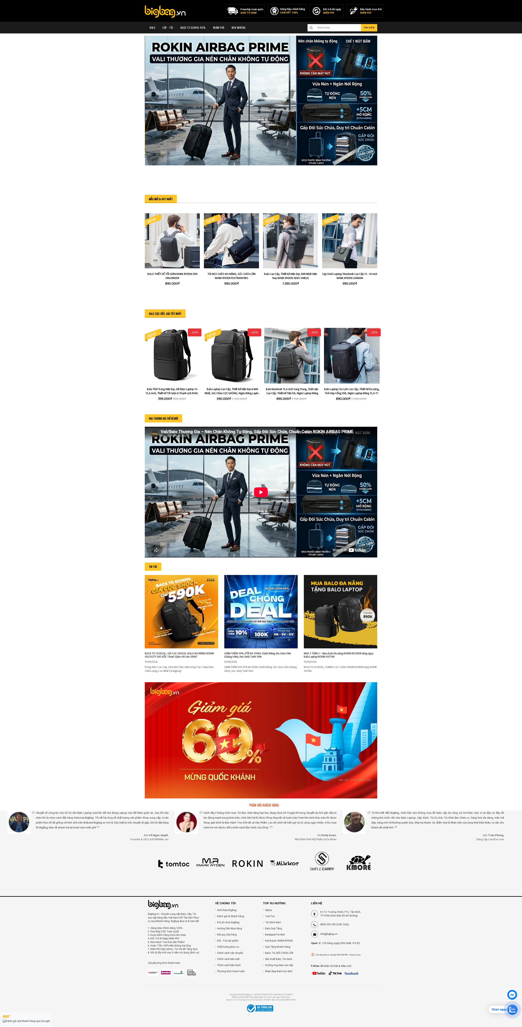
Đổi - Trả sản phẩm (228, 940)
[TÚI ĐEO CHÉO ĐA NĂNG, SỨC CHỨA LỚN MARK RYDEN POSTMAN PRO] (231, 240)
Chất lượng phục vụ (228, 946)
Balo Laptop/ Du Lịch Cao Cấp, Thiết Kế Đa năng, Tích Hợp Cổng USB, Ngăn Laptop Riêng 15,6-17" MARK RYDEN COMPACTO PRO (351, 393)
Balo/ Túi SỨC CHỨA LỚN (279, 953)
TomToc (270, 916)
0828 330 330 (328, 924)
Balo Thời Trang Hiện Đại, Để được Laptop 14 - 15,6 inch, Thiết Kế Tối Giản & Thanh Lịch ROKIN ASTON (173, 393)
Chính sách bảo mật (228, 959)
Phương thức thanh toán (231, 971)
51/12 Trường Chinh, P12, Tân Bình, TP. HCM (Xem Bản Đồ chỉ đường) (340, 914)
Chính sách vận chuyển (230, 953)
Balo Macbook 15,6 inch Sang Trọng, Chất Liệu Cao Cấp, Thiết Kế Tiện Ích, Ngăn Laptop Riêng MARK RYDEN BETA (292, 393)
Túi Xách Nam (273, 922)
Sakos (268, 910)
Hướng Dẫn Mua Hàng (229, 928)
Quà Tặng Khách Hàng (277, 946)
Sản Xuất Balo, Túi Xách (278, 959)
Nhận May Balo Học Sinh (278, 971)
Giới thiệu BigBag (227, 910)
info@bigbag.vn (328, 934)
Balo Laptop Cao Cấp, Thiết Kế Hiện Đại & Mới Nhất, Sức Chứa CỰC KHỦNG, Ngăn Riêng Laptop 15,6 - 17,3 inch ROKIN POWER (232, 393)
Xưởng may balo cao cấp (279, 965)
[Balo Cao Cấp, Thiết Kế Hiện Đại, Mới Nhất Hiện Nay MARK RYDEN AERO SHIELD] (290, 240)
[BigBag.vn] (165, 12)
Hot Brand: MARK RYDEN (279, 940)
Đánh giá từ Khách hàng (230, 916)
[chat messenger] (512, 998)
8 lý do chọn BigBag (228, 922)
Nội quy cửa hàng (227, 934)
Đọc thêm (182, 600)
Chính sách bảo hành (229, 965)
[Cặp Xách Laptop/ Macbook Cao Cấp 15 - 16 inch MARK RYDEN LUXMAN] (349, 240)
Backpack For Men (275, 934)
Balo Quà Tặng (273, 928)
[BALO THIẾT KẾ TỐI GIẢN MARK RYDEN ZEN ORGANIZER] (172, 240)
